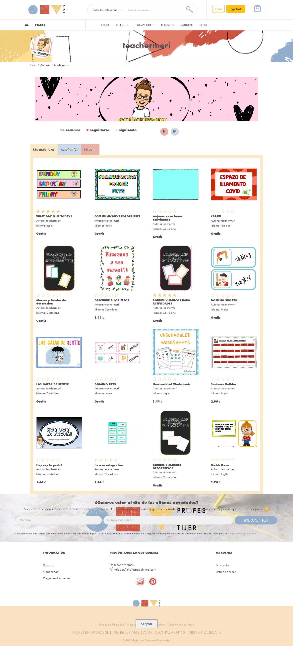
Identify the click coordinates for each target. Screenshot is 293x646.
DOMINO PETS (105, 384)
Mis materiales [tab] (43, 149)
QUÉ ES (121, 24)
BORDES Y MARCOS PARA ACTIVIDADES (171, 302)
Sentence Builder (223, 384)
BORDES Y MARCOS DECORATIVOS (167, 466)
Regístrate (235, 9)
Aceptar (146, 624)
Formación (144, 24)
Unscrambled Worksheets (172, 384)
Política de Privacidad (244, 533)
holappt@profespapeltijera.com (135, 569)
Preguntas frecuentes (56, 578)
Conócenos (50, 572)
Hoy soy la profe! (49, 465)
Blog (203, 24)
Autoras (187, 24)
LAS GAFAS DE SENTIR (52, 384)
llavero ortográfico (108, 465)
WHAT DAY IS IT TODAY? (54, 216)
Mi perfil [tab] (90, 149)
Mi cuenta (222, 565)
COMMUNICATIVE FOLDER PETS (117, 216)
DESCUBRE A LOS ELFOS (111, 300)
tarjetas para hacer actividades (167, 218)
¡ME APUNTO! (256, 520)
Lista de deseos (226, 572)
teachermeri (53, 220)
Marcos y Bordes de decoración (51, 302)
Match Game (220, 465)
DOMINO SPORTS (224, 300)
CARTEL (216, 216)
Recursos (167, 24)
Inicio (105, 24)
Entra (218, 9)
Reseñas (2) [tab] (69, 149)
